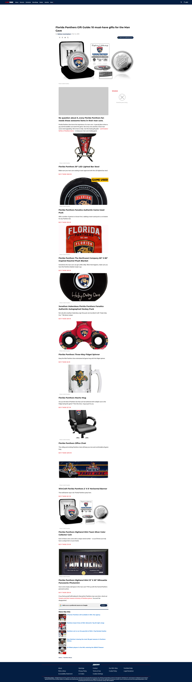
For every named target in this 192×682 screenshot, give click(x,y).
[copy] (68, 37)
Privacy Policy (83, 671)
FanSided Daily (128, 668)
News (16, 2)
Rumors (22, 2)
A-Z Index (81, 674)
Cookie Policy (113, 671)
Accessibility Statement (65, 674)
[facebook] (184, 2)
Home (60, 657)
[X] (181, 2)
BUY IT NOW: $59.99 (65, 592)
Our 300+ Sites (113, 668)
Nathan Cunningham (64, 34)
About (60, 668)
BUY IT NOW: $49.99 (65, 318)
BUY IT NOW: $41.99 (65, 496)
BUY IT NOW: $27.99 (65, 407)
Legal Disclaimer (129, 671)
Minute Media (50, 677)
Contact (95, 668)
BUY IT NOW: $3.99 (64, 362)
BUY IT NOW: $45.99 (65, 270)
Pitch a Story (62, 671)
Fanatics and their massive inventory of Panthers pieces (75, 598)
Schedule (28, 2)
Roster (41, 2)
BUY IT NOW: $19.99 (65, 544)
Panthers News (68, 657)
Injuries (47, 2)
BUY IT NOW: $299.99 (65, 453)
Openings (81, 668)
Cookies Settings (98, 674)
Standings (35, 2)
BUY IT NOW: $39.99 (65, 222)
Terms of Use (97, 671)
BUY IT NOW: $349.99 (65, 174)
